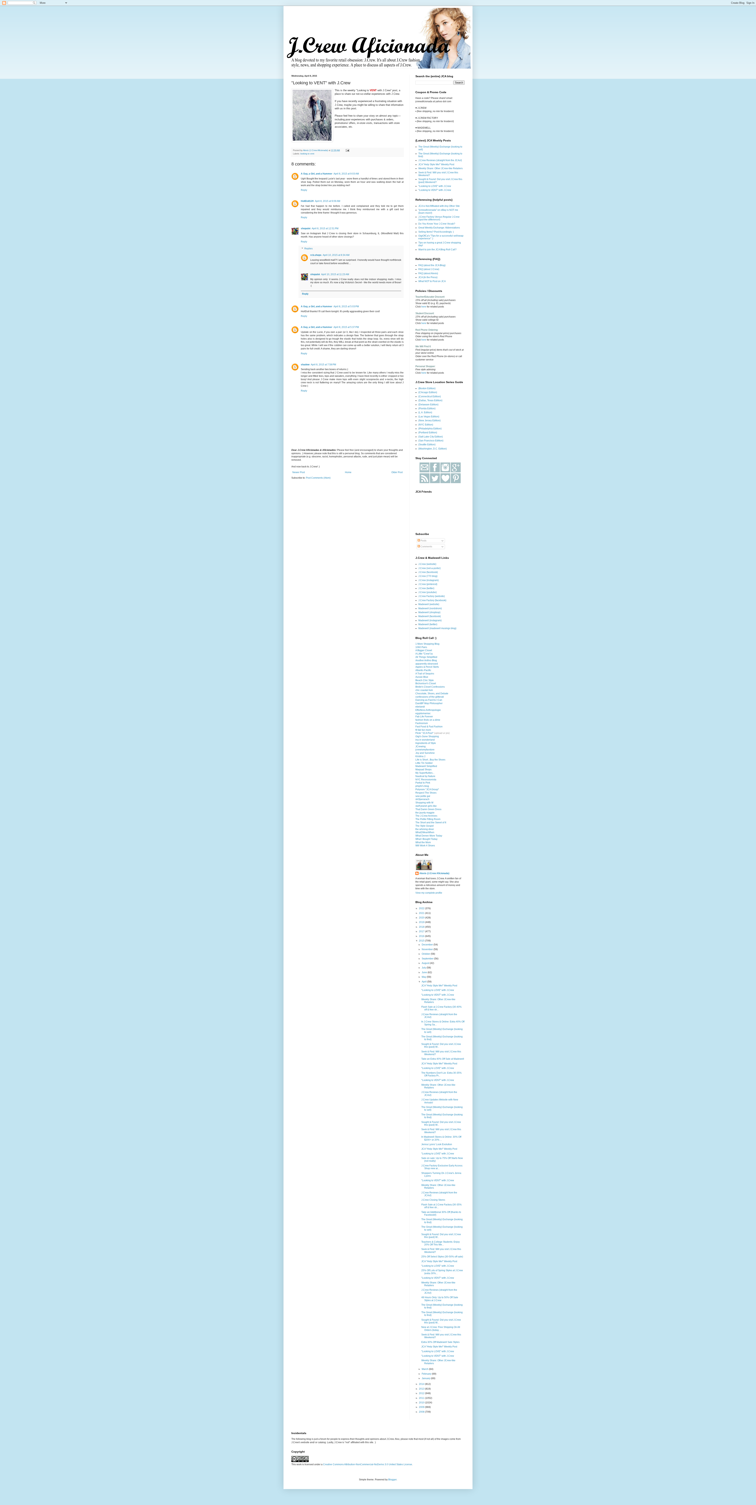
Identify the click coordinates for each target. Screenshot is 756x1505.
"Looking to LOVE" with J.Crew (434, 186)
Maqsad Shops (423, 769)
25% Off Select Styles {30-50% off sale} (442, 1256)
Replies (308, 248)
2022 (422, 908)
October (426, 954)
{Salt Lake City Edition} (430, 436)
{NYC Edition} (425, 424)
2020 (422, 917)
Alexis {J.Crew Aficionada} (434, 873)
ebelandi (420, 706)
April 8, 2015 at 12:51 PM (325, 228)
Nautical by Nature (425, 776)
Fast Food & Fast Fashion (429, 726)
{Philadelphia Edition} (430, 428)
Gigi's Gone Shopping (427, 736)
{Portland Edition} (427, 432)
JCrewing (420, 746)
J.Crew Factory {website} (431, 596)
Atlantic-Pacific (423, 670)
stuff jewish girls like (426, 806)
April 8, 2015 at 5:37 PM (346, 327)
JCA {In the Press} (427, 277)
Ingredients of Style (425, 743)
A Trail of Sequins (424, 673)
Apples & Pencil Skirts (427, 667)
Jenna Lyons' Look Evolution (436, 1144)
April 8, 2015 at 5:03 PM (346, 306)
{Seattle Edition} (426, 444)
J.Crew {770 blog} (427, 576)
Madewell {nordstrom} (430, 608)
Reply (304, 190)
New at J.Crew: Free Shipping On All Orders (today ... (440, 1328)
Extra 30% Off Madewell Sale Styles (440, 1342)
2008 (422, 1411)
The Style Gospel (424, 825)
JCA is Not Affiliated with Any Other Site (439, 206)
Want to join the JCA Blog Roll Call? (437, 249)
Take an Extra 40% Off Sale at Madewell (442, 1058)
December (428, 944)
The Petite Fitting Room (427, 819)
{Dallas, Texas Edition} (430, 400)
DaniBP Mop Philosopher (429, 703)
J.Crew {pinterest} (427, 584)
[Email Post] (347, 150)
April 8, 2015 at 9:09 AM (327, 201)
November (428, 949)
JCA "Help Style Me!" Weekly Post (436, 164)
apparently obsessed (426, 663)
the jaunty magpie (425, 812)
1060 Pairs (421, 647)
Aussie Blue (421, 677)
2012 (422, 1393)
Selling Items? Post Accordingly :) (436, 231)
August (426, 963)
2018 (422, 927)
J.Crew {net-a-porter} (429, 568)
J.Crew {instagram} (428, 580)
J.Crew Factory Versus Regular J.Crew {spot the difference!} (439, 218)
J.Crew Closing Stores (433, 1200)
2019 (422, 922)
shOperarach (422, 799)
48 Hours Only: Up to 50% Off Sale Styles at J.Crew (439, 1299)
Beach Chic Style (424, 680)
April (424, 981)
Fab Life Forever (424, 716)
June (425, 972)
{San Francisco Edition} (430, 440)
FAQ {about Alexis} (428, 273)
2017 (422, 931)
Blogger (392, 1479)
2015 (422, 940)
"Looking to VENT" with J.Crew (434, 190)
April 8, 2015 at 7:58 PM (323, 364)
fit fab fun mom (423, 730)
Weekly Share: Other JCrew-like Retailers (440, 168)
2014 (422, 1384)
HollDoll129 (307, 201)
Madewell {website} (428, 604)
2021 (422, 913)
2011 (422, 1398)
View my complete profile (428, 892)
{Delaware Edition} (428, 404)
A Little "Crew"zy (424, 653)
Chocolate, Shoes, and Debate (431, 693)
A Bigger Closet (423, 650)
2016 (422, 936)
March (425, 1369)
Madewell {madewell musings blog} (437, 628)
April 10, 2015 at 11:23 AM (335, 274)
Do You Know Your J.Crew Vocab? (436, 223)
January (426, 1378)
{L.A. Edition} (425, 412)
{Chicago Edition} (427, 392)
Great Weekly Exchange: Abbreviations (439, 227)
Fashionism (421, 723)
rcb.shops (315, 255)
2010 (422, 1402)
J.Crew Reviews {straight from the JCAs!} (440, 160)
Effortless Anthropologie (428, 710)
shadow (305, 364)
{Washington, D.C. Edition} (432, 448)
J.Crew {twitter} (426, 588)
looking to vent (307, 153)
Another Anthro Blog (426, 660)
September (428, 958)
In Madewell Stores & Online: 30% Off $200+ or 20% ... (441, 1138)
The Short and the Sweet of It (430, 822)
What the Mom (423, 842)
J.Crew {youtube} (427, 592)
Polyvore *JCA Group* (427, 789)
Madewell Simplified (426, 766)
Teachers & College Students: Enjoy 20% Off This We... (440, 1243)
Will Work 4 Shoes (425, 845)
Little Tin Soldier (424, 763)
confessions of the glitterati (429, 696)
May (424, 977)
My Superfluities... (424, 773)
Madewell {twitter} (427, 624)
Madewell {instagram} (430, 620)
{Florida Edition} (426, 408)
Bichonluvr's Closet (425, 683)
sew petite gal (422, 796)
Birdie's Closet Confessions (430, 686)
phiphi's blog (422, 786)
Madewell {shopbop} (429, 612)
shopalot (305, 228)
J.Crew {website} (427, 564)
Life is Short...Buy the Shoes (430, 759)
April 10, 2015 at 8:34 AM (336, 255)
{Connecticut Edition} (429, 396)
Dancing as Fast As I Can (428, 700)
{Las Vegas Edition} (428, 416)
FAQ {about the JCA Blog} (432, 265)
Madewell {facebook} (429, 616)
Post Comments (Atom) (318, 477)
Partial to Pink (422, 782)
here (423, 306)
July (424, 967)
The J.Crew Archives (426, 815)
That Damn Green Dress (428, 809)
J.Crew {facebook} (428, 572)
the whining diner (424, 829)
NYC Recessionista (425, 779)
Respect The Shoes (425, 792)
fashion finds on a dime (427, 720)
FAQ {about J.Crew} (428, 269)
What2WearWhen (424, 832)
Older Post (397, 472)
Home (348, 472)
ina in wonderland (425, 739)
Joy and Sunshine (425, 753)
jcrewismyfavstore (425, 749)
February (427, 1373)
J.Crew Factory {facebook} (432, 600)
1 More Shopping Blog (427, 643)
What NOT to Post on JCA (432, 281)
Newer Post (298, 472)
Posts (423, 540)
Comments (426, 546)
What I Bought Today (426, 839)
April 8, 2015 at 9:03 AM (346, 173)
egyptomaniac (423, 713)
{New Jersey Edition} (429, 420)
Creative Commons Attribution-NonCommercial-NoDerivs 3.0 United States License (367, 1464)
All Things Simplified (426, 657)
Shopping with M (424, 802)
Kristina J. (420, 756)
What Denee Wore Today (428, 835)
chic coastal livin (424, 690)
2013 (422, 1388)
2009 (422, 1407)
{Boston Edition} (426, 388)
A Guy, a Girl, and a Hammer (316, 173)
